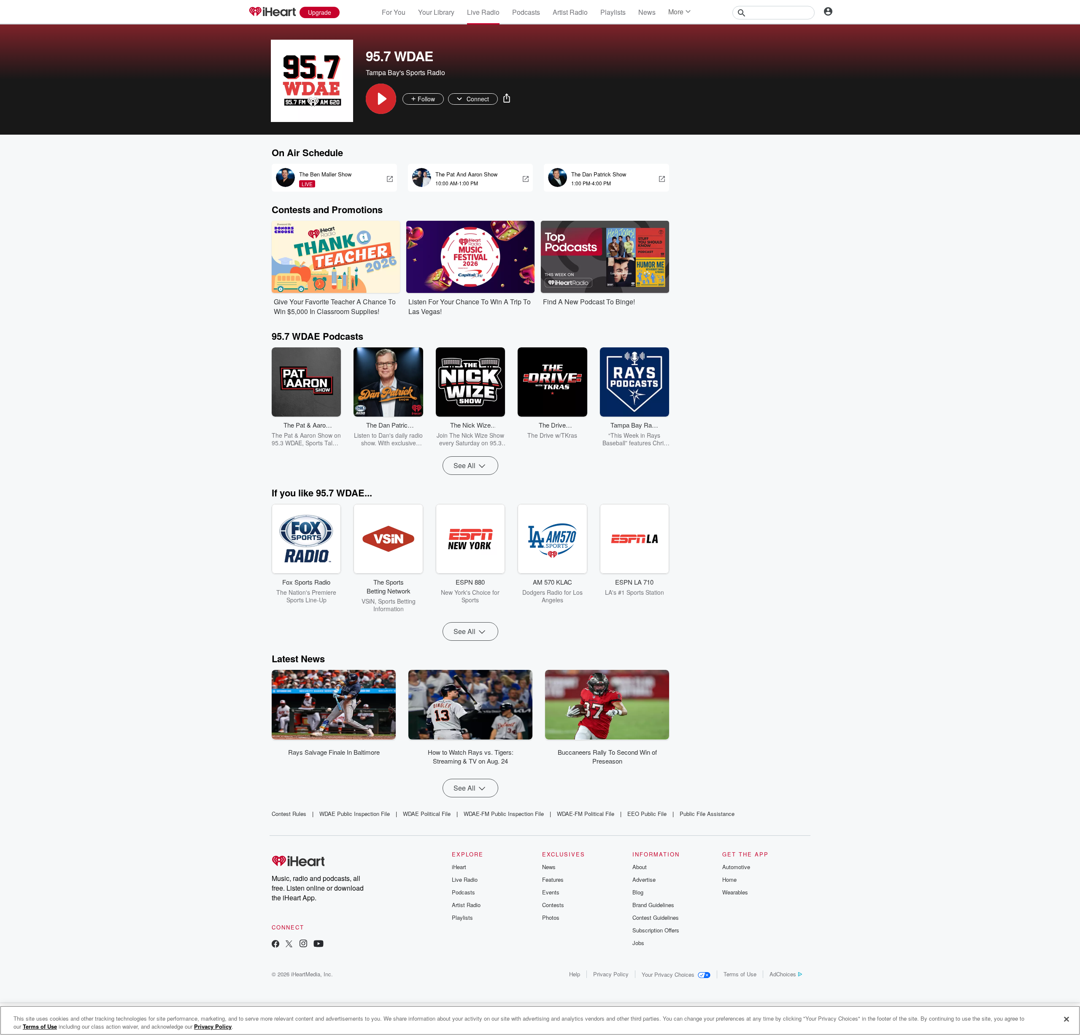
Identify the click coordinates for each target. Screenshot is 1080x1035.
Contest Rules (289, 814)
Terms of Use (740, 974)
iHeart (459, 867)
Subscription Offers (655, 930)
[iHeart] (272, 12)
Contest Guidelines (655, 917)
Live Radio (483, 12)
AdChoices (783, 974)
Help (574, 974)
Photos (550, 917)
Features (553, 879)
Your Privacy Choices (668, 974)
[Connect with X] (289, 944)
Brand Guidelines (653, 905)
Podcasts (526, 12)
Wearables (735, 892)
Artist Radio (570, 12)
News (647, 12)
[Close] (1066, 1019)
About (639, 867)
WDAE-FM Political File (585, 814)
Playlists (613, 12)
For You (393, 12)
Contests (553, 905)
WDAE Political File (427, 814)
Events (550, 892)
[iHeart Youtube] (318, 944)
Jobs (638, 943)
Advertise (644, 879)
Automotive (736, 867)
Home (729, 879)
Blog (637, 892)
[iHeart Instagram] (303, 944)
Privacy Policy (611, 974)
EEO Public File (647, 814)
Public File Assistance (707, 814)
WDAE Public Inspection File (354, 814)
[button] (381, 99)
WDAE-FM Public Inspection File (504, 814)
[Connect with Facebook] (275, 944)
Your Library (436, 12)
